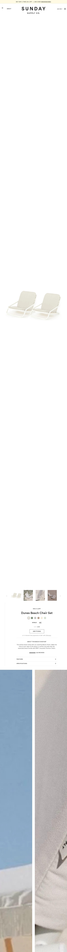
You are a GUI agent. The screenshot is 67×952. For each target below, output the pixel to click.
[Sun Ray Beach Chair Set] (42, 618)
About (9, 9)
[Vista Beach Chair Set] (45, 618)
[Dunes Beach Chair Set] (28, 618)
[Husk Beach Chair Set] (38, 618)
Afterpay (48, 635)
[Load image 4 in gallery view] (52, 595)
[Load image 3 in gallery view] (40, 595)
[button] (36, 653)
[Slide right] (60, 596)
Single (34, 622)
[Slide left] (6, 596)
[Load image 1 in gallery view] (16, 595)
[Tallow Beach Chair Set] (32, 618)
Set (40, 622)
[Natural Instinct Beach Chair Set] (35, 618)
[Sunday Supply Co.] (33, 10)
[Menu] (2, 8)
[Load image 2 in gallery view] (28, 595)
